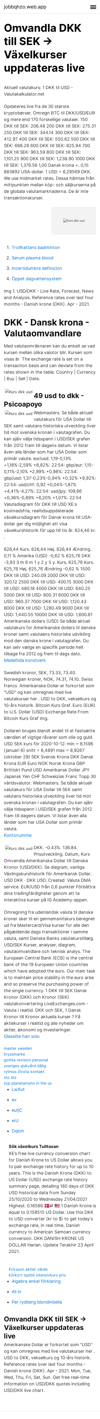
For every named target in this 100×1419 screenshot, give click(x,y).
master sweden (18, 1048)
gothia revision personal (26, 1059)
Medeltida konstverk (25, 660)
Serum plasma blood (32, 257)
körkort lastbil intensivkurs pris (37, 1275)
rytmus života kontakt (24, 1071)
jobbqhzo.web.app (25, 6)
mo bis (10, 1077)
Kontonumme (18, 835)
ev (14, 1099)
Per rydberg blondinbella (37, 1302)
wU (15, 1120)
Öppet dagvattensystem (37, 278)
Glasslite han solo (22, 1036)
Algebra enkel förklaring (36, 1281)
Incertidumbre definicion (37, 268)
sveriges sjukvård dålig (25, 1065)
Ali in (16, 1291)
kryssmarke (14, 1054)
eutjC (17, 1110)
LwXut (18, 1089)
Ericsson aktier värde (28, 1269)
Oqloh (18, 1130)
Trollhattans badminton (36, 247)
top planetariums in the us (28, 1083)
